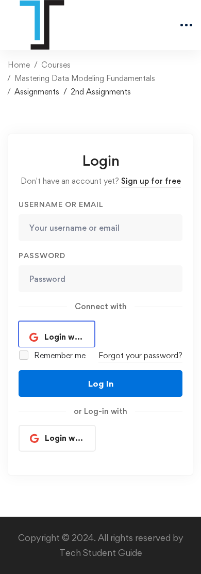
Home (19, 65)
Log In (100, 383)
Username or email (61, 204)
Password (42, 255)
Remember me (59, 355)
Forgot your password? (140, 355)
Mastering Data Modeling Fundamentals (84, 78)
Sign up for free (151, 181)
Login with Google (69, 337)
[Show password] (171, 278)
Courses (56, 65)
